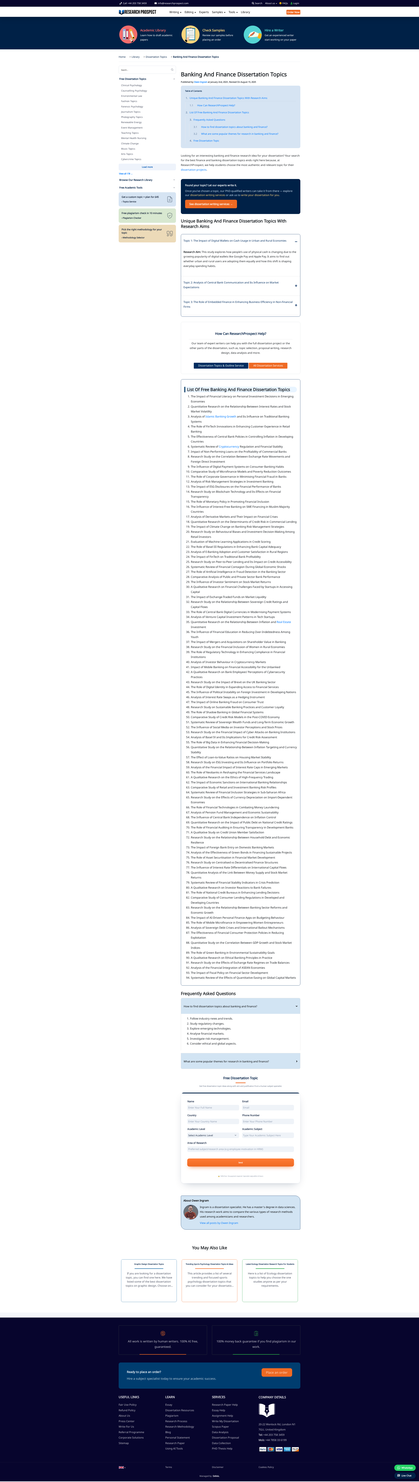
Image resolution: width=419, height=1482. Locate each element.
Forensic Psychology (132, 106)
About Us (124, 1415)
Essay (168, 1404)
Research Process (176, 1421)
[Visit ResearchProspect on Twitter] (124, 1448)
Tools (232, 12)
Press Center (127, 1421)
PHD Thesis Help (222, 1448)
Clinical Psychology (131, 85)
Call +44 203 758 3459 (134, 3)
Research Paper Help (225, 1404)
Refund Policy (127, 1410)
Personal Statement (177, 1437)
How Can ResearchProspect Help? (212, 105)
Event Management (132, 127)
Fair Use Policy (128, 1404)
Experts (204, 12)
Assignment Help (222, 1415)
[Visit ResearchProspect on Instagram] (128, 1448)
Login (295, 3)
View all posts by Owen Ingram (219, 1223)
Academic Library (153, 30)
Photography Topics (132, 117)
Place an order (277, 1372)
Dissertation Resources (179, 1410)
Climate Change (130, 143)
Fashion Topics (129, 101)
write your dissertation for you (260, 195)
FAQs (285, 3)
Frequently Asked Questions (207, 119)
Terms (168, 1467)
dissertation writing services (207, 195)
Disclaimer (218, 1467)
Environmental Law (131, 95)
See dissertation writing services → (211, 204)
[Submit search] (172, 69)
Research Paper (175, 1443)
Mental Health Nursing (133, 138)
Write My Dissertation (225, 1421)
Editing (189, 12)
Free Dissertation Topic (204, 140)
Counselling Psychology (134, 90)
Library (245, 12)
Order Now (293, 12)
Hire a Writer (274, 30)
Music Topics (128, 148)
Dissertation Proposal (225, 1437)
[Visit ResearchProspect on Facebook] (120, 1448)
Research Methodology (179, 1426)
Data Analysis (220, 1432)
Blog (168, 1432)
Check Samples (213, 30)
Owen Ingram (200, 81)
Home (122, 56)
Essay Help (218, 1410)
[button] (122, 1467)
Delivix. (216, 1475)
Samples (218, 12)
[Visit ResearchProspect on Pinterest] (132, 1448)
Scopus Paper (220, 1426)
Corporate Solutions (131, 1437)
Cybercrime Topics (131, 159)
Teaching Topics (130, 132)
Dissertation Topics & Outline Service (221, 365)
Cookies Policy (266, 1467)
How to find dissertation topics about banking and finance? (231, 126)
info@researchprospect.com (173, 3)
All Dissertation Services (268, 365)
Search (258, 3)
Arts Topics (127, 153)
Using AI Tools (174, 1448)
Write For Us (126, 1426)
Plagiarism (171, 1415)
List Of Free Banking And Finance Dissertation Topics (217, 112)
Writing (174, 12)
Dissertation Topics (156, 56)
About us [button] (270, 3)
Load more (147, 166)
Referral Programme (131, 1432)
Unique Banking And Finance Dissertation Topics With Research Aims (226, 98)
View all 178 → (126, 173)
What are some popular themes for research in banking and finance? (236, 133)
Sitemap (124, 1443)
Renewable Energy (131, 122)
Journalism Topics (130, 111)
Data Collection (221, 1443)
